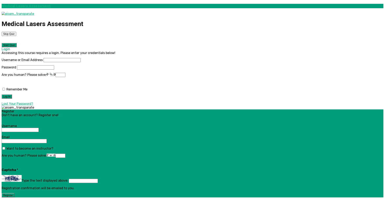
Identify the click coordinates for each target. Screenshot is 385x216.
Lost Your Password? (17, 104)
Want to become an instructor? (29, 148)
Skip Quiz (9, 33)
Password (9, 67)
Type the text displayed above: (45, 181)
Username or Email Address (22, 60)
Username (9, 126)
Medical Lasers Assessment (26, 6)
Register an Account (19, 119)
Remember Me (16, 89)
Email (6, 137)
